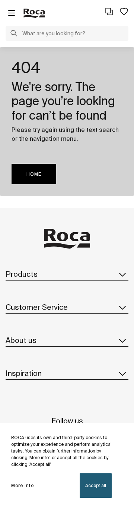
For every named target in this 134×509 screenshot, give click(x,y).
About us (21, 340)
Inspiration (24, 373)
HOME (33, 174)
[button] (13, 34)
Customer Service (37, 307)
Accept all (95, 485)
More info (22, 485)
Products (22, 274)
